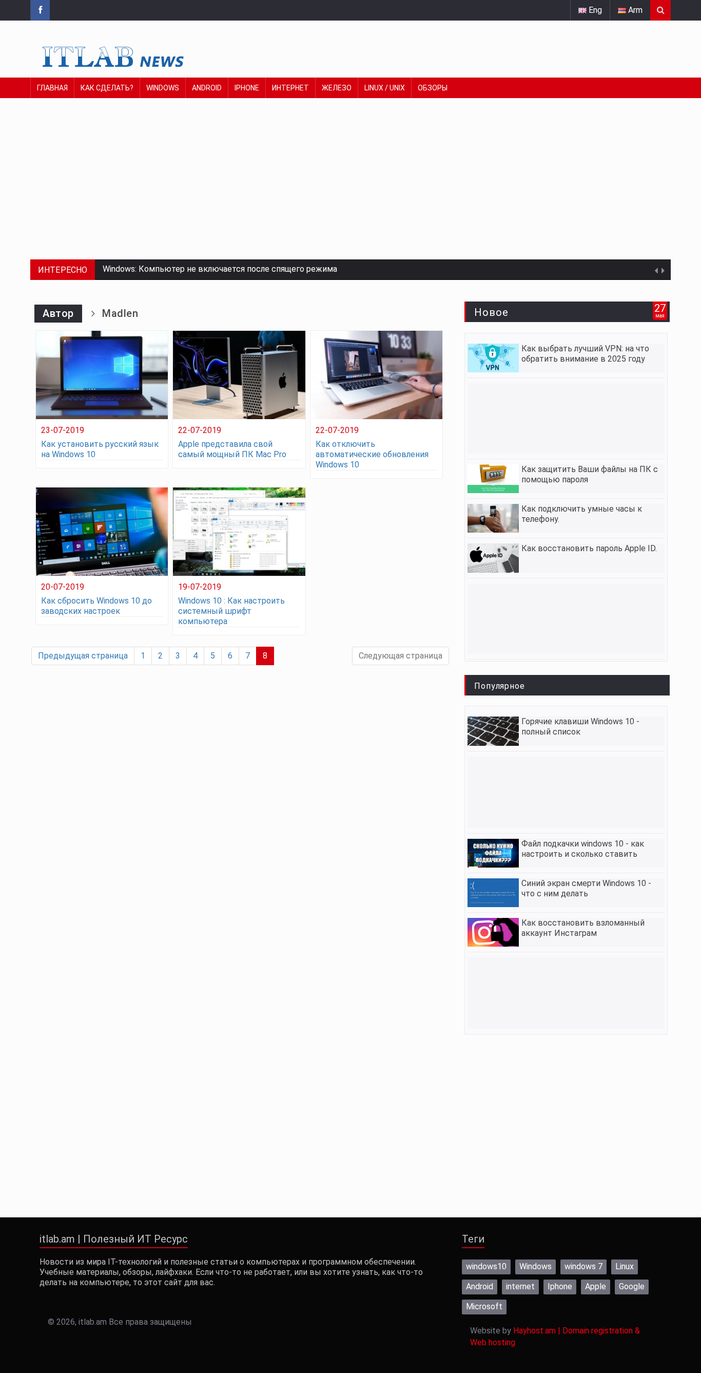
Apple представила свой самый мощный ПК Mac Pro (232, 449)
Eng (594, 10)
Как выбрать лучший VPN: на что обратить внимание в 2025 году (585, 354)
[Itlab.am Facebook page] (40, 10)
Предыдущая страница (83, 656)
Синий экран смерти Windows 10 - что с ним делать (586, 888)
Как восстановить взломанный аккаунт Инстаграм (583, 928)
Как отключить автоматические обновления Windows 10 (372, 454)
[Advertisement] (338, 187)
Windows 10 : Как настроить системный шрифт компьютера (231, 611)
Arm (634, 10)
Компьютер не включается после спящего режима (238, 269)
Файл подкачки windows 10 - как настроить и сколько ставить (582, 849)
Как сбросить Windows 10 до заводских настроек (96, 606)
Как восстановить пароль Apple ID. (589, 548)
